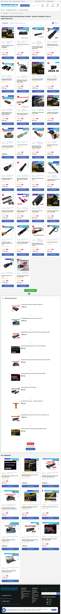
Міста (22, 598)
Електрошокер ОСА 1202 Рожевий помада (22, 211)
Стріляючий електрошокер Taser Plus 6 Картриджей (53, 113)
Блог (4, 9)
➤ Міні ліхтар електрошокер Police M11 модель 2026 (23, 243)
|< (20, 293)
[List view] (55, 23)
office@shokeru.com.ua (7, 598)
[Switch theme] (59, 1)
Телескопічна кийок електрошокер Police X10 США (7, 243)
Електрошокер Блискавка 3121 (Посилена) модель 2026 (22, 179)
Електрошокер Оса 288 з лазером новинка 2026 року (53, 45)
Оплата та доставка (4, 1)
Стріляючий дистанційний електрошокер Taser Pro (37, 79)
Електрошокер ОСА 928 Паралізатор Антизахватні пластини (34, 428)
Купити (31, 449)
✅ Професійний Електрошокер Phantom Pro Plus (31, 318)
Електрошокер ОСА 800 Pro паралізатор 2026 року (32, 304)
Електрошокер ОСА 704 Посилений (28, 387)
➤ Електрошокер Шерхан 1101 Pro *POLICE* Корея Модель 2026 (37, 47)
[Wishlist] (13, 30)
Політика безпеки (35, 596)
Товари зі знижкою (24, 9)
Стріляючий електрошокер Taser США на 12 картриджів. (7, 46)
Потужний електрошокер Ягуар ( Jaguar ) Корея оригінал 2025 (22, 81)
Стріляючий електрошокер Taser (38, 179)
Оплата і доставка (35, 594)
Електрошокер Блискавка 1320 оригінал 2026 (7, 179)
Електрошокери (5, 13)
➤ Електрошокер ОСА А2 (22, 144)
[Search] (38, 5)
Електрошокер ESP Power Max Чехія (52, 145)
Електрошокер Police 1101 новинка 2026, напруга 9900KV (33, 373)
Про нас (10, 1)
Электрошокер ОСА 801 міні (23, 44)
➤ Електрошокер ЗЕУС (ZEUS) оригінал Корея (52, 79)
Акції (33, 602)
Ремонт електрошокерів (35, 598)
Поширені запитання (16, 1)
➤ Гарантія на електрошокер (34, 590)
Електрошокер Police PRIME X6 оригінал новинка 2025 (8, 211)
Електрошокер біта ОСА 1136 (7, 276)
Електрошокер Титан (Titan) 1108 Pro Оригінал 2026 (23, 114)
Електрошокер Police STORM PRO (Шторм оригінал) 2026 (9, 571)
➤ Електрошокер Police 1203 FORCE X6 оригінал (53, 180)
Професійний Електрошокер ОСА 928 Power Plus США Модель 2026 (35, 332)
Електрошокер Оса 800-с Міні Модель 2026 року (7, 79)
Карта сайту (34, 599)
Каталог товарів (25, 5)
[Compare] (13, 32)
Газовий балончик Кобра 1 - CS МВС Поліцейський (32, 401)
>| (40, 293)
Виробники (34, 601)
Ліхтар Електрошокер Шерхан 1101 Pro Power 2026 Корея (33, 345)
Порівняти (52, 5)
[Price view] (57, 23)
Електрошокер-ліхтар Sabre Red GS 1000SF (38, 113)
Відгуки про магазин (12, 9)
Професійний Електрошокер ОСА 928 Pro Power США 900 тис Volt (35, 414)
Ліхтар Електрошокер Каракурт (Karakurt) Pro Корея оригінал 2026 (35, 359)
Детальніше (37, 610)
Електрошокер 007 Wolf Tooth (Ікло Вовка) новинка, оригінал (38, 244)
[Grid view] (53, 23)
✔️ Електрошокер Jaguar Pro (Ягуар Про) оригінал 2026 (8, 146)
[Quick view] (28, 63)
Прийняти (54, 609)
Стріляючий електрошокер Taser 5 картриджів (53, 211)
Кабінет (42, 6)
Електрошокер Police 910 (52, 242)
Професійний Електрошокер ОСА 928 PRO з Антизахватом (30, 475)
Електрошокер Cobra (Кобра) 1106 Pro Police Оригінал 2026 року (37, 147)
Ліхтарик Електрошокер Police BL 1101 (50, 506)
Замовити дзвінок (50, 1)
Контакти (23, 1)
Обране (47, 5)
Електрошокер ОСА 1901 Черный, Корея (37, 211)
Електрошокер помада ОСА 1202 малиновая (23, 276)
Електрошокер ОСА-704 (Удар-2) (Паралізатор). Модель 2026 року (7, 113)
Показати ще (31, 290)
